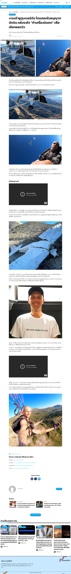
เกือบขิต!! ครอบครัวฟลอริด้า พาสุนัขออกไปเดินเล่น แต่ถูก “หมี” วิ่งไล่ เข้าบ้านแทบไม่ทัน (52, 505)
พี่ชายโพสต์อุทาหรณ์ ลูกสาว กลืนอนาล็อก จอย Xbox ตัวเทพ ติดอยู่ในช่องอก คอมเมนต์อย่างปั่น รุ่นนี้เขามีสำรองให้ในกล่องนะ (44, 543)
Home (10, 12)
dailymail (13, 454)
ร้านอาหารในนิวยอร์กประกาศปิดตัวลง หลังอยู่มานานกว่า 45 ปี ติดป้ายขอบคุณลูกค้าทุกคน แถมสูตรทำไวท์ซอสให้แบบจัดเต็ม (9, 540)
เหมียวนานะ (5, 546)
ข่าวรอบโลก (15, 12)
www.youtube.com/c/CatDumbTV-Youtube (24, 462)
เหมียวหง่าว (41, 550)
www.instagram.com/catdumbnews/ (24, 465)
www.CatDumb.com (19, 460)
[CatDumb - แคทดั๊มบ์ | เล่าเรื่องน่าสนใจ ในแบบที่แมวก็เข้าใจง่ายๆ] (4, 2)
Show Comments (35, 514)
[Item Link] (9, 529)
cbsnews (18, 454)
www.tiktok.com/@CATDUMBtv (21, 468)
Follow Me (59, 488)
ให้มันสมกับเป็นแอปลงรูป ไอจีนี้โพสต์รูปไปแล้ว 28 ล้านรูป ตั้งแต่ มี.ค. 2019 (26, 538)
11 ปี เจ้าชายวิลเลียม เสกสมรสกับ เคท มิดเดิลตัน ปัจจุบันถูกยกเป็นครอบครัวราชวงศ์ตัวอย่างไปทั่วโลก (26, 505)
